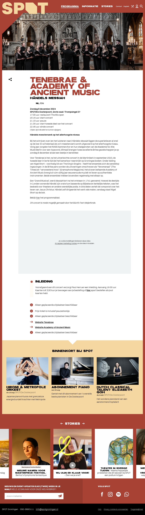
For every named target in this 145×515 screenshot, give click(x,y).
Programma (70, 6)
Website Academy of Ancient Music (52, 327)
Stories (107, 6)
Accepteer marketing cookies (66, 243)
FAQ (99, 509)
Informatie (90, 6)
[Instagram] (110, 494)
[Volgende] (83, 423)
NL (37, 103)
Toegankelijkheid (137, 509)
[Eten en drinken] (132, 7)
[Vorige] (61, 423)
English (126, 6)
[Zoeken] (141, 7)
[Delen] (10, 79)
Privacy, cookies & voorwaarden (116, 509)
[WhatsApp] (126, 494)
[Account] (137, 7)
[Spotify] (118, 494)
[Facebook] (102, 494)
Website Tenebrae (44, 322)
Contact (119, 6)
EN (42, 103)
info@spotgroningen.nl (47, 509)
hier (38, 197)
